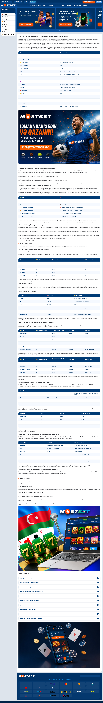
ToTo (63, 679)
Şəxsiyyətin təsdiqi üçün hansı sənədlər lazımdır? (31, 605)
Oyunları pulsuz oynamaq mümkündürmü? (30, 613)
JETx (63, 5)
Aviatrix (85, 5)
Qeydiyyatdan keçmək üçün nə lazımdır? (29, 578)
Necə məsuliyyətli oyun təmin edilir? (28, 609)
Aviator (50, 679)
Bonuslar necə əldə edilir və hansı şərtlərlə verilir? (31, 591)
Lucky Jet (68, 679)
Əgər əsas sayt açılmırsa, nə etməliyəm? (29, 582)
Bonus (44, 5)
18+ (77, 676)
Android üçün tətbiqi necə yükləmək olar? (29, 596)
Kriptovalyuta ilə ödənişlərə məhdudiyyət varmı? (31, 618)
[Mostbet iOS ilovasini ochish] (10, 2)
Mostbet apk (77, 5)
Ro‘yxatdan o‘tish (35, 5)
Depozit (69, 5)
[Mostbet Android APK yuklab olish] (9, 2)
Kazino (51, 5)
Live (56, 5)
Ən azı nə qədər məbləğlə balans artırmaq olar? (31, 587)
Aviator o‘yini (56, 679)
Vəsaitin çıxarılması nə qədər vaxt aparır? (29, 600)
